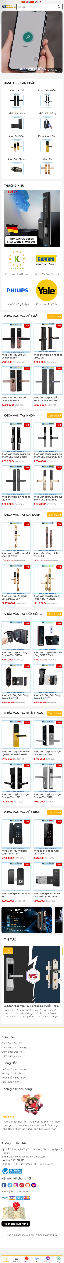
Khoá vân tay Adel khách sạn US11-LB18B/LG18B (15, 753)
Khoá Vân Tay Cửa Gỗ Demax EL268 (13, 356)
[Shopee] (27, 1185)
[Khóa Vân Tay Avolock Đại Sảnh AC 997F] (16, 579)
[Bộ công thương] (11, 1170)
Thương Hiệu (14, 185)
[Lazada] (33, 1185)
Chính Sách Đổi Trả (11, 1051)
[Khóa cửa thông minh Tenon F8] (48, 536)
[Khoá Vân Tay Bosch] (32, 218)
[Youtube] (21, 1185)
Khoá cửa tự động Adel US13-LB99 (46, 852)
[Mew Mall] (26, 920)
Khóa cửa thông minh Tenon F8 (45, 554)
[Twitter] (9, 1185)
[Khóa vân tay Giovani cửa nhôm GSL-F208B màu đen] (16, 437)
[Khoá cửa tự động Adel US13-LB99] (48, 834)
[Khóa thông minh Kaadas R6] (16, 876)
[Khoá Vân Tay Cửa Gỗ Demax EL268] (16, 338)
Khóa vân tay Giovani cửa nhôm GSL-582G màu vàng (48, 498)
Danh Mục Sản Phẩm (19, 83)
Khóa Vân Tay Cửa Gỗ (21, 316)
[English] (28, 1)
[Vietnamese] (23, 1)
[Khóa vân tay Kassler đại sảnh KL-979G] (16, 536)
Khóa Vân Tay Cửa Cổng (23, 614)
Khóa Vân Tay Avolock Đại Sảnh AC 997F (14, 597)
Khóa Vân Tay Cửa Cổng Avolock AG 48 (15, 696)
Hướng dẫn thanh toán (13, 1073)
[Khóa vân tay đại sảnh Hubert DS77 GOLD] (48, 579)
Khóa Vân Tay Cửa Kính (22, 812)
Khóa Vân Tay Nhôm (19, 415)
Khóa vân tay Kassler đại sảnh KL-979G (15, 554)
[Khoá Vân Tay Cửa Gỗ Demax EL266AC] (16, 380)
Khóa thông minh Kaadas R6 (15, 895)
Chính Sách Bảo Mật (12, 1043)
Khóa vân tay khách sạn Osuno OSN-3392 (47, 796)
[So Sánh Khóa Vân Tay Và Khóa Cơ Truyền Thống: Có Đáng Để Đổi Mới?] (32, 974)
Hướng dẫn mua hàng (13, 1069)
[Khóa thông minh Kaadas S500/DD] (48, 338)
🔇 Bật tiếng (53, 70)
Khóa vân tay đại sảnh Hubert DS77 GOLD (46, 597)
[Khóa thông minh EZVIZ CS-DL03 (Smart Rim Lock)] (48, 876)
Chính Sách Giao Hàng (13, 1047)
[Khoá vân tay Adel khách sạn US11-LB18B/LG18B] (16, 734)
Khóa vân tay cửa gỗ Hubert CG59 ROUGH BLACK (45, 399)
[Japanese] (41, 1)
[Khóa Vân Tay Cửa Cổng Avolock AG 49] (48, 678)
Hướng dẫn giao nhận (13, 1077)
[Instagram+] (15, 1185)
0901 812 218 (17, 1160)
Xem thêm (54, 316)
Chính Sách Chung (11, 1055)
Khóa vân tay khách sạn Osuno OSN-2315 (15, 796)
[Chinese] (32, 1)
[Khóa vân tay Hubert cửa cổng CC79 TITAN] (48, 635)
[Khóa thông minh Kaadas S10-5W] (16, 480)
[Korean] (36, 1)
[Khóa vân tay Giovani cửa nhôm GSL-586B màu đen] (48, 437)
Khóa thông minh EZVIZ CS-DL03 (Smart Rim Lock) (46, 895)
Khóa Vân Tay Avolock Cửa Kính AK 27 (14, 852)
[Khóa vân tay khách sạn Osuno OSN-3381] (48, 734)
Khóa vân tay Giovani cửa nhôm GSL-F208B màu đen (16, 456)
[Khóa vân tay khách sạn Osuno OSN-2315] (16, 777)
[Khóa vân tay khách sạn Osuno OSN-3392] (48, 777)
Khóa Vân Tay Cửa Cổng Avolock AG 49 (47, 696)
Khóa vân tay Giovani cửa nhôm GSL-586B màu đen (48, 455)
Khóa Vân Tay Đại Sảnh (22, 514)
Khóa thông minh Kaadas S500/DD (47, 356)
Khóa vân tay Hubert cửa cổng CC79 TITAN (47, 654)
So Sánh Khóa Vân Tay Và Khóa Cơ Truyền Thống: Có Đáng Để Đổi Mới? (32, 1005)
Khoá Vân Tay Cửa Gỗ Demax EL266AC (13, 399)
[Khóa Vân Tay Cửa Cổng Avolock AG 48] (16, 678)
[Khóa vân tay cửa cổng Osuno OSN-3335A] (16, 635)
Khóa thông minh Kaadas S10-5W (15, 498)
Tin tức (10, 939)
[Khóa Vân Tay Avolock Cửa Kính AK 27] (16, 834)
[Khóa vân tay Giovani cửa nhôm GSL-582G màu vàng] (48, 480)
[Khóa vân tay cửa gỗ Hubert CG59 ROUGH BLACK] (48, 380)
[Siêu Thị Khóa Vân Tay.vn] (9, 6)
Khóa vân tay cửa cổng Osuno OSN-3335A (14, 654)
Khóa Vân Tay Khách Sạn (23, 713)
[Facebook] (3, 1185)
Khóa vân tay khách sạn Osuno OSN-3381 (47, 753)
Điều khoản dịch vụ (11, 1081)
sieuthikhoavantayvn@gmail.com (27, 1156)
